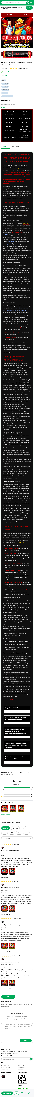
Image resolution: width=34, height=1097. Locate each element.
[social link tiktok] (27, 1088)
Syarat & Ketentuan (5, 1067)
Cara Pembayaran (21, 1067)
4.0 (4, 832)
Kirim (25, 1040)
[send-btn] (30, 1059)
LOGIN (25, 14)
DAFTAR (9, 14)
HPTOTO (21, 542)
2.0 (19, 832)
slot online (26, 223)
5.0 (24, 828)
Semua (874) (5, 828)
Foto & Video (15, 828)
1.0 (26, 832)
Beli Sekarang (7, 1093)
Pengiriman (20, 1069)
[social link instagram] (19, 1088)
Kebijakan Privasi (5, 1065)
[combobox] (17, 838)
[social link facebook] (24, 1088)
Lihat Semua (8, 996)
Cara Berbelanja (21, 1065)
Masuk (3, 107)
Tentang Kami (4, 1069)
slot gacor (18, 168)
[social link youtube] (21, 1088)
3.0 (12, 832)
